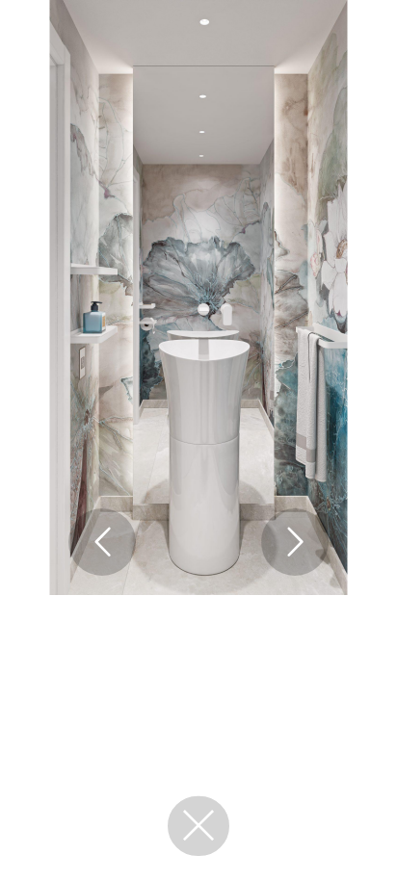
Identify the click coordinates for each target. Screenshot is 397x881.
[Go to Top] (359, 843)
